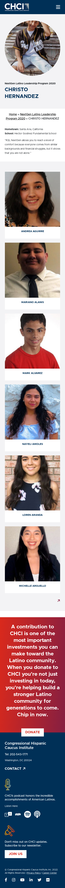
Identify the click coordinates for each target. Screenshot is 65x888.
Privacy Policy (34, 873)
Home (13, 114)
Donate (32, 732)
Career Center (49, 873)
